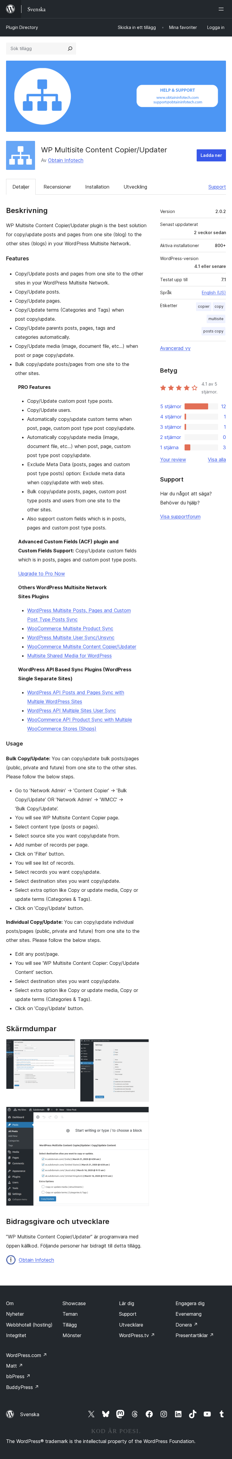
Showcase (74, 1303)
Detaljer (20, 187)
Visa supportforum (180, 516)
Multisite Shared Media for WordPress (69, 656)
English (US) (214, 292)
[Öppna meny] (222, 9)
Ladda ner (211, 155)
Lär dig (126, 1303)
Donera (187, 1325)
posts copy (213, 331)
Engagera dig (190, 1303)
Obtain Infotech (65, 160)
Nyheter (15, 1314)
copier (204, 306)
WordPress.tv (137, 1335)
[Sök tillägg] (70, 49)
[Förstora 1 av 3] (67, 1047)
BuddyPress (22, 1387)
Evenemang (188, 1314)
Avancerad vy (175, 348)
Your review (173, 459)
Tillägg (70, 1325)
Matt (14, 1366)
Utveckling (135, 187)
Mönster (72, 1335)
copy (219, 306)
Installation (97, 187)
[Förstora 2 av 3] (141, 1047)
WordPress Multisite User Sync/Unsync (70, 637)
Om (10, 1303)
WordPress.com (26, 1355)
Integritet (16, 1335)
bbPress (18, 1376)
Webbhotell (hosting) (29, 1325)
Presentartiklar (195, 1335)
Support (217, 187)
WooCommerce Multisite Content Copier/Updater (81, 647)
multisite (216, 318)
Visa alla (217, 459)
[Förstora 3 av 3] (141, 1115)
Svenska (29, 1414)
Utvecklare (131, 1325)
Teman (70, 1314)
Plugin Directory (22, 27)
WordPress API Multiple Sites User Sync (71, 710)
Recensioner (57, 187)
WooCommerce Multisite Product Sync (70, 628)
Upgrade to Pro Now (41, 574)
